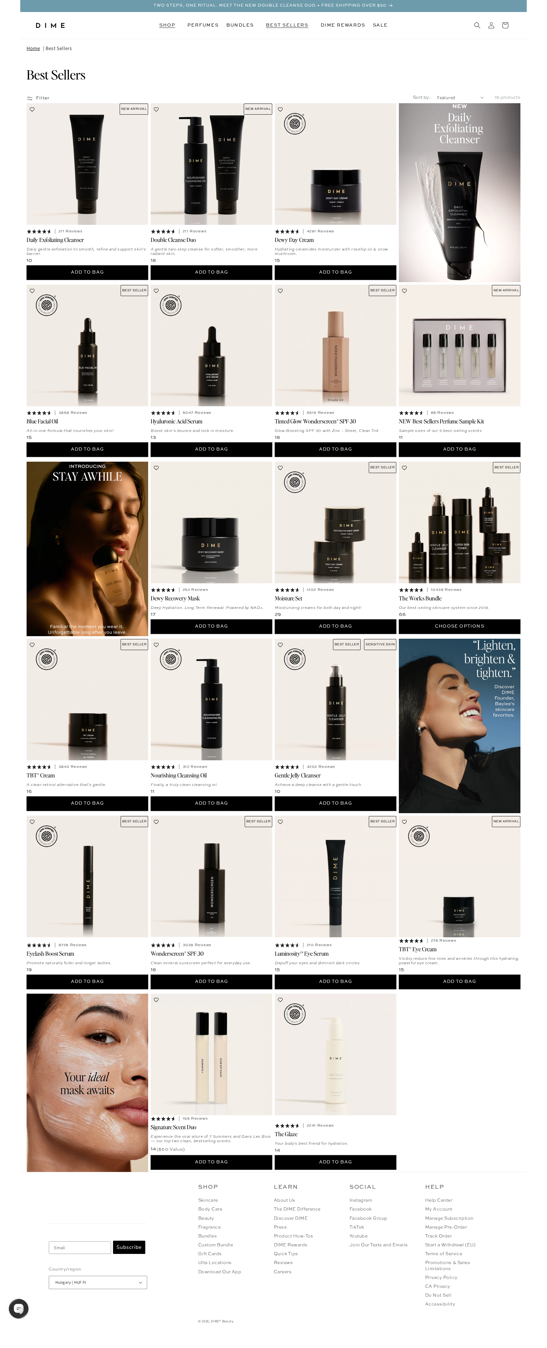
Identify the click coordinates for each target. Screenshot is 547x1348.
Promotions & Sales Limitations (447, 1266)
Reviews (283, 1263)
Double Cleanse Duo (173, 239)
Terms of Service (443, 1254)
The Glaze (286, 1133)
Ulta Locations (215, 1263)
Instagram (360, 1200)
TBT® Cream (41, 774)
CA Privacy (437, 1286)
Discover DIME (291, 1218)
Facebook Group (368, 1218)
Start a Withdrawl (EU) (450, 1245)
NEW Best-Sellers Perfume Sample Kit (441, 421)
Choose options (459, 626)
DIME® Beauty (222, 1321)
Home (33, 48)
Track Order (438, 1236)
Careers (283, 1272)
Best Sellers (59, 48)
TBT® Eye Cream (418, 948)
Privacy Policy (441, 1277)
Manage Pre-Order (446, 1227)
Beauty (206, 1218)
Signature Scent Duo (173, 1126)
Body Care (210, 1209)
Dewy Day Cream (294, 239)
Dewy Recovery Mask (175, 597)
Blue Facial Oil (42, 421)
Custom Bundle (215, 1245)
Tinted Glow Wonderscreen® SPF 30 (315, 421)
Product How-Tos (293, 1236)
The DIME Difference (297, 1209)
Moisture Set (288, 597)
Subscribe (129, 1247)
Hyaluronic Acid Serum (176, 421)
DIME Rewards (291, 1245)
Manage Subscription (449, 1218)
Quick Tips (286, 1254)
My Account (438, 1209)
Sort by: (422, 97)
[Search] (477, 25)
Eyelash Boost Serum (50, 953)
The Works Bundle (420, 597)
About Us (284, 1200)
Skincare (208, 1200)
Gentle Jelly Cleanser (298, 774)
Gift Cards (210, 1254)
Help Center (438, 1200)
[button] (169, 25)
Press (280, 1227)
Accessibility (440, 1304)
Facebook (360, 1209)
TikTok (356, 1227)
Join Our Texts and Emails (378, 1245)
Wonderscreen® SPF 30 (177, 953)
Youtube (358, 1236)
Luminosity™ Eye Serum (302, 953)
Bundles (207, 1236)
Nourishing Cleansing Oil (179, 774)
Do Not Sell (438, 1295)
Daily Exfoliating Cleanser (55, 239)
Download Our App (220, 1272)
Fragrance (209, 1227)
